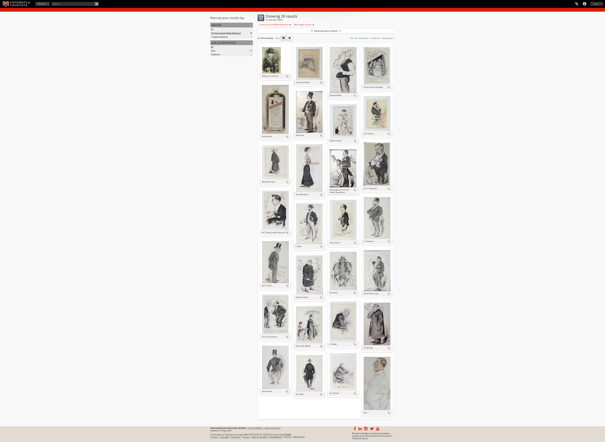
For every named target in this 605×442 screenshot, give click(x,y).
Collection (215, 54)
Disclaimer (236, 437)
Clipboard (577, 4)
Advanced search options (326, 30)
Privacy (246, 437)
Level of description (223, 42)
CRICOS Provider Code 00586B (277, 434)
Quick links (584, 4)
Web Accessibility (260, 437)
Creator (216, 25)
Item (213, 50)
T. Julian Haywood (219, 36)
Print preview (266, 38)
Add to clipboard (287, 76)
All (212, 29)
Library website (255, 428)
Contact (214, 437)
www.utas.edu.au (272, 428)
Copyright (224, 437)
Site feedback (276, 437)
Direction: (376, 38)
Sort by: (354, 38)
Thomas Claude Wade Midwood (226, 33)
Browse (41, 3)
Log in (596, 3)
